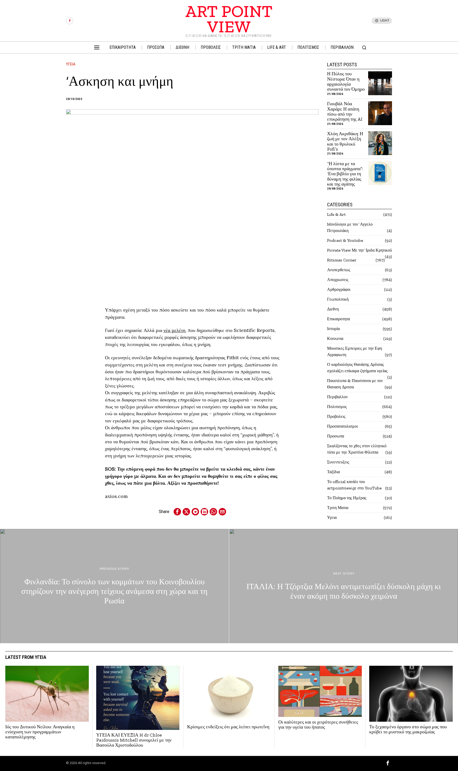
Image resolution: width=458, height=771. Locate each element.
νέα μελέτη (174, 330)
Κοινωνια (335, 338)
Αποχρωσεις (337, 279)
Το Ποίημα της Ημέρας (346, 497)
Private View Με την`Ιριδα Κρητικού (359, 250)
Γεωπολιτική (338, 299)
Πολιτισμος (337, 406)
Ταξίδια (333, 471)
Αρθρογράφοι (338, 289)
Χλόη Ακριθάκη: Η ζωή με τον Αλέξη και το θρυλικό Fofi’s (345, 141)
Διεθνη (333, 309)
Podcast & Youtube (345, 240)
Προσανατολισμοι (342, 426)
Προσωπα (335, 436)
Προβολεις (336, 416)
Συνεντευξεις (338, 462)
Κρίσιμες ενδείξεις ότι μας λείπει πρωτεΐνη (228, 726)
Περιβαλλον (337, 396)
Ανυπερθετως (338, 269)
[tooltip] (69, 20)
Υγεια (70, 64)
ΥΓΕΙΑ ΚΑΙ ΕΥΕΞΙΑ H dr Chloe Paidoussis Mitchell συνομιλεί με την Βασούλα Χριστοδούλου (133, 740)
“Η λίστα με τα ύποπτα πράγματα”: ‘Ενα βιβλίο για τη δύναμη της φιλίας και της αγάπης (345, 174)
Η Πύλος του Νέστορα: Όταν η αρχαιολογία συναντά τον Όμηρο (346, 81)
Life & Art (336, 214)
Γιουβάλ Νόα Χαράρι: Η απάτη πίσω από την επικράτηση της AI (344, 111)
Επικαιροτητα (338, 318)
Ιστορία (333, 328)
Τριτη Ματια (337, 507)
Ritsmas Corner (341, 259)
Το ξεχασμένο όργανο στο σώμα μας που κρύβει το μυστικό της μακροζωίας (408, 729)
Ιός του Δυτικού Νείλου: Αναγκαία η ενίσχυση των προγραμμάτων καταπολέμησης (39, 732)
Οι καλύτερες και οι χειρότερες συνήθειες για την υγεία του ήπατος (318, 725)
